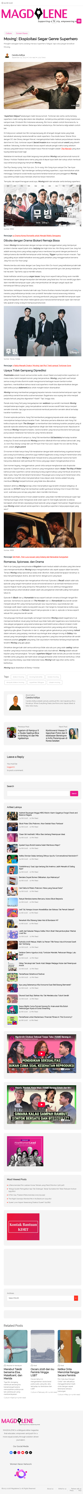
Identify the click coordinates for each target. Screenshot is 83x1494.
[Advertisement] (42, 1267)
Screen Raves (22, 33)
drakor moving (18, 677)
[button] (79, 21)
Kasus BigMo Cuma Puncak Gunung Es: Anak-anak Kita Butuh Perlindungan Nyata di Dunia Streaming (43, 1007)
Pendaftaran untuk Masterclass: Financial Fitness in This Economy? (45, 1017)
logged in (11, 767)
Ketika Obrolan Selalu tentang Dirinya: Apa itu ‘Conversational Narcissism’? (48, 856)
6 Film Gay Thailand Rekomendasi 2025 (24, 1195)
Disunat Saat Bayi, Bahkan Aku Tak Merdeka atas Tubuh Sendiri (44, 996)
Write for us (62, 1488)
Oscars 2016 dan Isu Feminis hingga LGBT (42, 1372)
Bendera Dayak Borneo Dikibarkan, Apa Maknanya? (39, 877)
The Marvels (66, 149)
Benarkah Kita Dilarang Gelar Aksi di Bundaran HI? (38, 920)
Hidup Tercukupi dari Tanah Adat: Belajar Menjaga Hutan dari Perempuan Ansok (47, 964)
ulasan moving (54, 682)
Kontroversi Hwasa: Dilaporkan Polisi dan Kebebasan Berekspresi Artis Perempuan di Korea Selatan (56, 735)
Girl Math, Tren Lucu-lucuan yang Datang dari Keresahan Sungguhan (40, 557)
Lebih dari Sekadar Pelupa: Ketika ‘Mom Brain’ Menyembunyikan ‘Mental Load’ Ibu (47, 932)
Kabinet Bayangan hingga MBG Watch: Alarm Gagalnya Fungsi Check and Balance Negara (48, 814)
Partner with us (76, 1488)
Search (10, 786)
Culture (9, 33)
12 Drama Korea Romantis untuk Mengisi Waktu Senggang (37, 236)
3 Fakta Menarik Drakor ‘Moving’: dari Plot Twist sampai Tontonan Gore (42, 365)
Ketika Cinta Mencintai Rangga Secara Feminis (68, 1372)
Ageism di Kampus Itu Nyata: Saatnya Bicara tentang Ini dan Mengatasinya (28, 734)
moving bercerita (35, 677)
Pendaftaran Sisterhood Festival (31, 974)
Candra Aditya (18, 55)
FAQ (79, 1490)
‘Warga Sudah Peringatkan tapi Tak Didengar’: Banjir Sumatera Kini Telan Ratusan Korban (42, 1189)
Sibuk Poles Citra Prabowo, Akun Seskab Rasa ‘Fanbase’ (41, 824)
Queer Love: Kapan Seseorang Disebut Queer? (26, 1202)
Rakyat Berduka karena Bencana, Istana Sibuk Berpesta (41, 899)
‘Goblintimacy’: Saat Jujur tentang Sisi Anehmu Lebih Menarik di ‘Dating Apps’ (47, 868)
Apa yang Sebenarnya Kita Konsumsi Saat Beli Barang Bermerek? (45, 985)
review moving (53, 677)
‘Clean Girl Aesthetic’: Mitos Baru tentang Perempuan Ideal (42, 834)
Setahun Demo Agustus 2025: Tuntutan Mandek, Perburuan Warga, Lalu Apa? (47, 954)
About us (50, 1488)
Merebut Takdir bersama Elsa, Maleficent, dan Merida (13, 1374)
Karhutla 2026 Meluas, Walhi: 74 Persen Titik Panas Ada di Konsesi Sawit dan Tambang (47, 943)
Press (72, 1490)
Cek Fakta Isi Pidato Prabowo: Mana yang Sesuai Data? (41, 888)
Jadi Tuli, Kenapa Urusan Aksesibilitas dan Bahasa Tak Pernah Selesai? (46, 910)
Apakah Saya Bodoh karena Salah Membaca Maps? (39, 845)
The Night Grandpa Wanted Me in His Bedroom (26, 1199)
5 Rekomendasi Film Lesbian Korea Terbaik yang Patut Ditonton (33, 1185)
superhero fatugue (36, 682)
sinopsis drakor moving (15, 682)
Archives (10, 1293)
